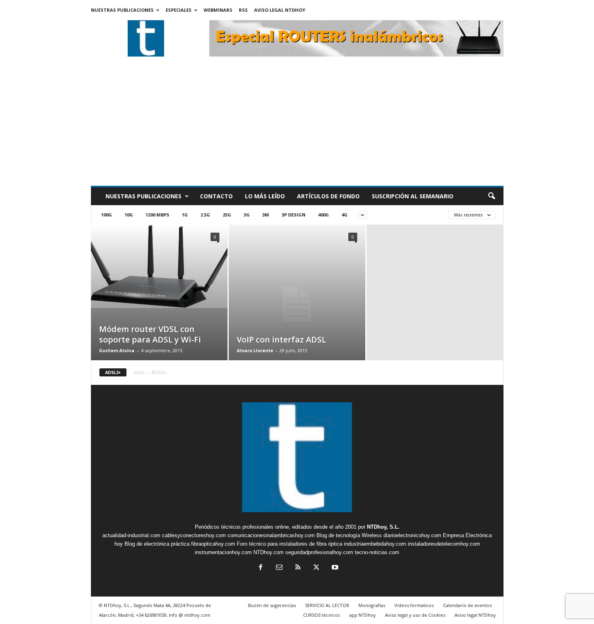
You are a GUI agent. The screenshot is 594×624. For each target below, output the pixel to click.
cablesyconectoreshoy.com (194, 535)
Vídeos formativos (414, 605)
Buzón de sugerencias (272, 605)
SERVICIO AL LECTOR (327, 605)
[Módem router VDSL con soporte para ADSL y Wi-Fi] (159, 266)
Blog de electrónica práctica (157, 544)
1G (185, 215)
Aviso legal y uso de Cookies (415, 615)
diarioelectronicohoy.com (412, 535)
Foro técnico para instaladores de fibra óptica (289, 544)
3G (247, 215)
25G (227, 215)
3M (265, 215)
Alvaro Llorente (255, 350)
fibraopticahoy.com (213, 544)
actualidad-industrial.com (131, 535)
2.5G (205, 215)
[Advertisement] (297, 125)
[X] (316, 568)
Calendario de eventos (467, 605)
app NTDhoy (362, 615)
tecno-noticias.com (377, 552)
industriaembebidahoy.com (375, 544)
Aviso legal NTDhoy (279, 10)
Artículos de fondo (328, 196)
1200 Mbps (157, 215)
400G (323, 215)
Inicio (139, 372)
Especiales (179, 10)
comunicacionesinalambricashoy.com (271, 535)
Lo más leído (265, 196)
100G (106, 215)
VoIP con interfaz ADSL (281, 339)
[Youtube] (334, 568)
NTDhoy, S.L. (383, 527)
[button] (491, 196)
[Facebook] (260, 568)
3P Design (293, 215)
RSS (243, 10)
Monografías (371, 605)
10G (128, 215)
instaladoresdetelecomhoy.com (444, 544)
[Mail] (279, 568)
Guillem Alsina (117, 350)
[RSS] (298, 568)
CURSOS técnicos (321, 615)
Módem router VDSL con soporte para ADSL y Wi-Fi (150, 334)
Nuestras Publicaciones (122, 10)
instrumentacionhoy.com (223, 552)
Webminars (218, 10)
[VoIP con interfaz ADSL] (297, 304)
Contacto (216, 196)
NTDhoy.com (268, 552)
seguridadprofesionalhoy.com (319, 552)
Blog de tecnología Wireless (349, 535)
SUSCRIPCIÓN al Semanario (412, 196)
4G (344, 215)
